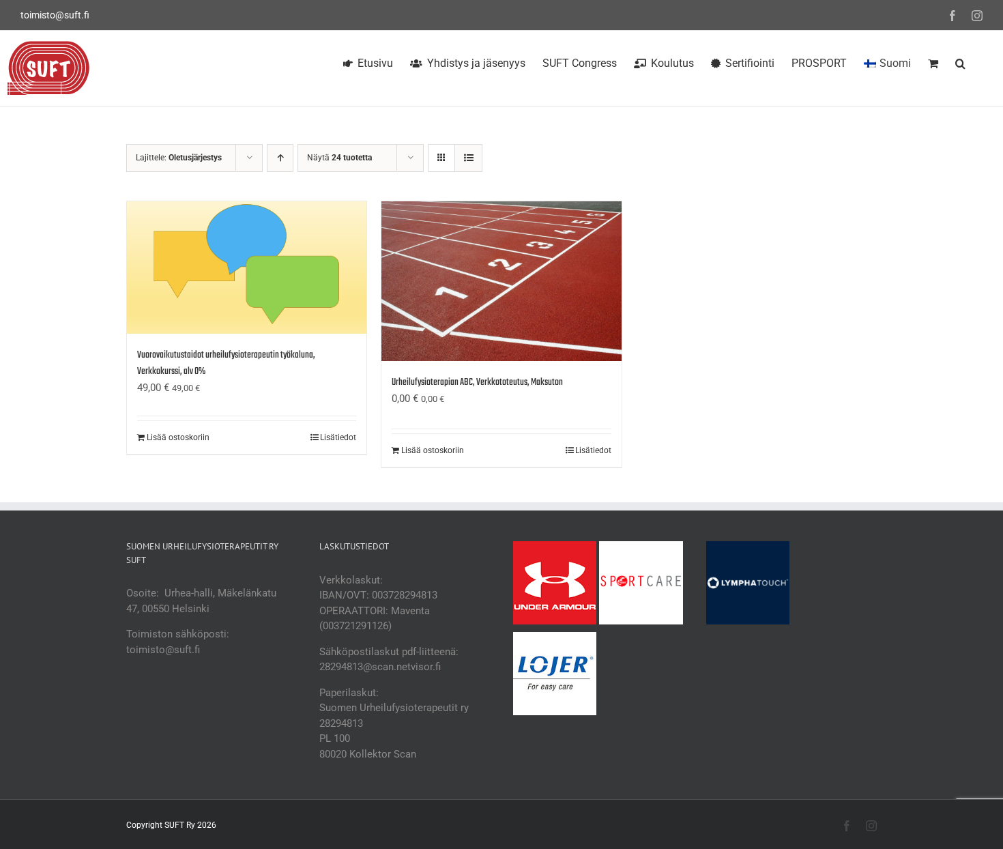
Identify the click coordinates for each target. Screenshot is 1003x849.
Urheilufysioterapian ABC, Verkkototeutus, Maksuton (477, 382)
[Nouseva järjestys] (280, 158)
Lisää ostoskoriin (178, 437)
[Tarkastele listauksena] (468, 158)
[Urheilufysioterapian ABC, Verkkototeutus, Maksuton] (501, 281)
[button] (960, 61)
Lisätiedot (338, 437)
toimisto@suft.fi (54, 15)
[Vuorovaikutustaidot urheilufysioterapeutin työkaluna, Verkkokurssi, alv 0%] (246, 267)
